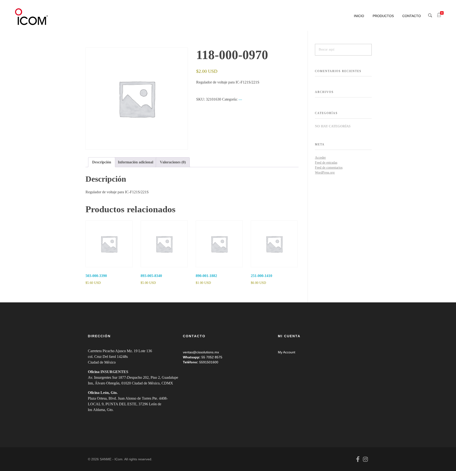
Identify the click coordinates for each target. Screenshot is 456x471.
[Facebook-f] (358, 459)
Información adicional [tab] (135, 162)
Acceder (320, 157)
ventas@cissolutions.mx (201, 352)
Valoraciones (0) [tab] (173, 162)
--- (240, 99)
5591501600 (208, 362)
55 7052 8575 (211, 357)
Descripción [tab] (101, 162)
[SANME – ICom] (32, 17)
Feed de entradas (326, 162)
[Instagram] (365, 459)
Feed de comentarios (328, 167)
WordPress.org (325, 172)
